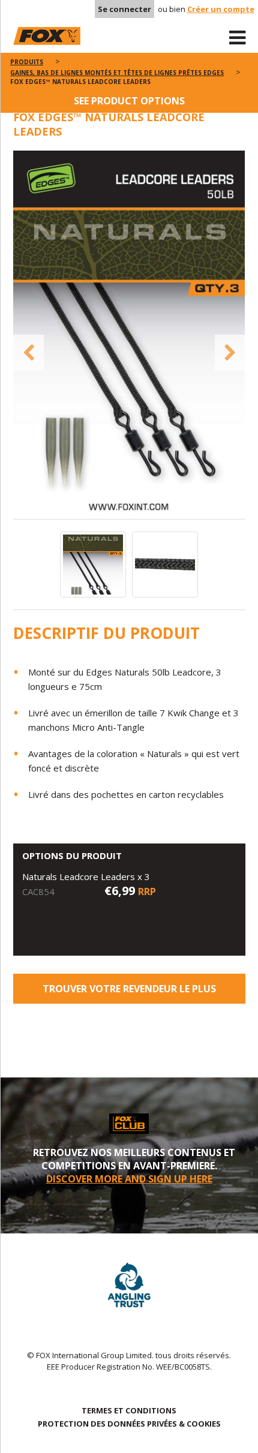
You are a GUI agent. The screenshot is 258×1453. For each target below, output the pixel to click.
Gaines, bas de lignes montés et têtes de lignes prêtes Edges (117, 72)
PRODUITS (26, 62)
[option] (129, 335)
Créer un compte (220, 9)
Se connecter (124, 9)
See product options (129, 100)
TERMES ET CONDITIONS (129, 1410)
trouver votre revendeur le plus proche (129, 993)
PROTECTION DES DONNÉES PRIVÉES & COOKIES (129, 1423)
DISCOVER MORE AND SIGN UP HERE (129, 1178)
